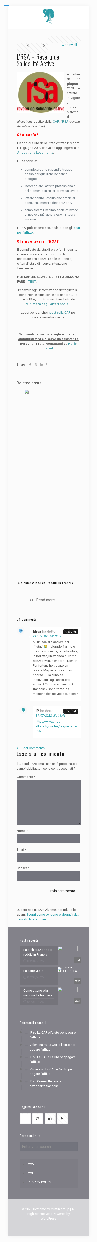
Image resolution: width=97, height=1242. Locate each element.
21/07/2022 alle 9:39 (47, 636)
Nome (22, 831)
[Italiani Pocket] (48, 16)
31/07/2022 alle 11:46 (51, 715)
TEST (32, 281)
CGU (31, 1173)
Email (22, 849)
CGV (31, 1164)
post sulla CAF (59, 312)
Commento (26, 777)
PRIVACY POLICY (39, 1182)
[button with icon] (25, 1118)
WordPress (48, 1218)
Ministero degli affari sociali (48, 304)
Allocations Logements (35, 152)
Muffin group (60, 1209)
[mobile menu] (6, 7)
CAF (56, 121)
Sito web (23, 868)
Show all (71, 45)
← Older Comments (31, 748)
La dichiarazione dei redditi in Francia (45, 582)
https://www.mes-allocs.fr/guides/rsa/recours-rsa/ (56, 726)
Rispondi (71, 631)
